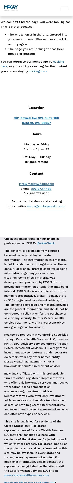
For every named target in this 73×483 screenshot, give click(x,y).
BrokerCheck (46, 243)
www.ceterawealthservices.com (26, 475)
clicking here (38, 71)
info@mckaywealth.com (36, 184)
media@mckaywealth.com (46, 206)
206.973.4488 (41, 188)
